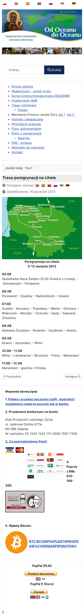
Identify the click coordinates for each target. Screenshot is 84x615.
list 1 (61, 115)
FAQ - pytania (22, 143)
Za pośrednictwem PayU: (28, 441)
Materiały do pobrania (28, 147)
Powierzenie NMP (25, 100)
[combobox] (24, 69)
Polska (23, 110)
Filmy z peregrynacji (26, 133)
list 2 (70, 115)
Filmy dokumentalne (26, 129)
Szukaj (56, 70)
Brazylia (23, 138)
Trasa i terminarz (24, 105)
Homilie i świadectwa (27, 119)
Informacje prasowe (26, 124)
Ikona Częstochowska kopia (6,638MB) (41, 96)
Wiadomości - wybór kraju (31, 91)
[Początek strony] (78, 602)
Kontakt (17, 152)
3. (7, 441)
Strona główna (22, 86)
